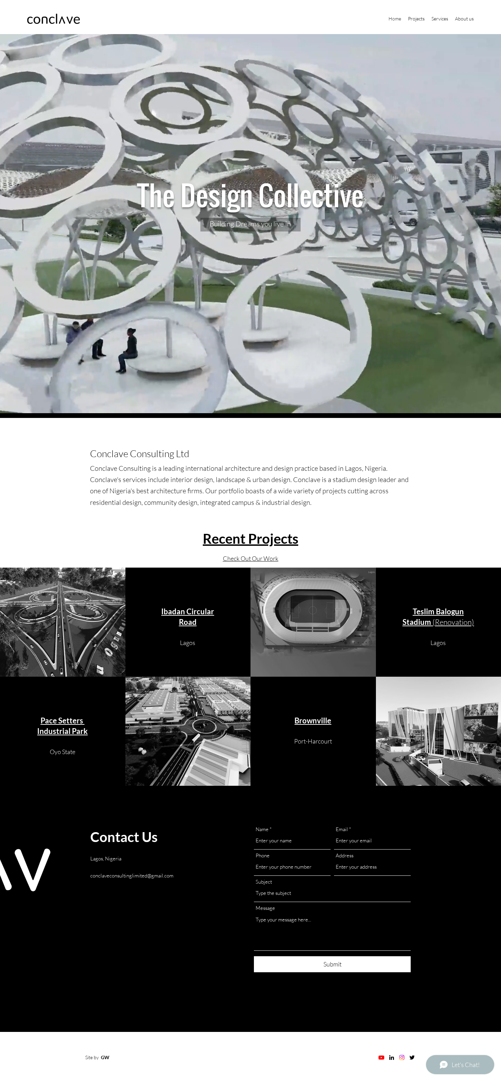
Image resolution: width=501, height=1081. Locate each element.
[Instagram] (401, 1057)
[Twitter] (412, 1057)
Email (342, 829)
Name (262, 829)
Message (265, 908)
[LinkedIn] (391, 1057)
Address (344, 855)
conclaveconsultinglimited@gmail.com (131, 875)
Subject (264, 881)
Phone (263, 855)
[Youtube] (381, 1057)
